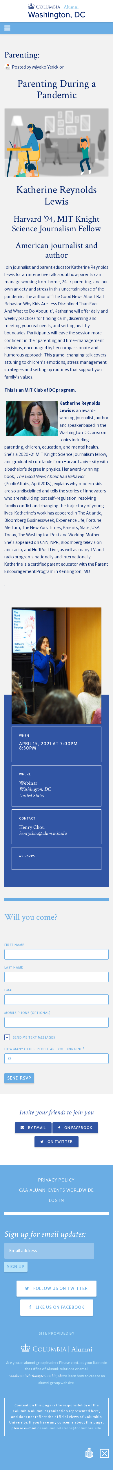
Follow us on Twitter (60, 1288)
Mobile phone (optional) (27, 1013)
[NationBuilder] (92, 1452)
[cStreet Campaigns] (104, 1452)
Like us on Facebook (59, 1307)
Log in (56, 1200)
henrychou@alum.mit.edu (43, 833)
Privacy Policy (56, 1180)
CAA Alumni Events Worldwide (56, 1190)
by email (36, 1127)
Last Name (13, 967)
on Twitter (60, 1141)
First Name (14, 945)
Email (9, 990)
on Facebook (77, 1127)
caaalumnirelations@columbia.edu (35, 1376)
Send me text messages (34, 1037)
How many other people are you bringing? (44, 1049)
